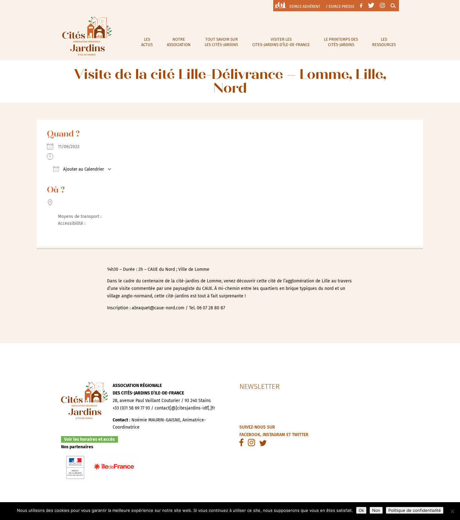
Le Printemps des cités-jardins (341, 42)
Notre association (179, 42)
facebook (249, 434)
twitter (300, 434)
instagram (274, 434)
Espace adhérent (304, 6)
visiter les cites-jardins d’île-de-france (281, 42)
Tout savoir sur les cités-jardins (221, 42)
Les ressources (384, 42)
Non (376, 510)
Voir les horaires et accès (89, 439)
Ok (361, 510)
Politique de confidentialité (414, 510)
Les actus (147, 42)
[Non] (452, 511)
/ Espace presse (340, 6)
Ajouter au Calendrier (83, 169)
